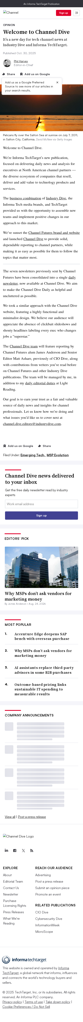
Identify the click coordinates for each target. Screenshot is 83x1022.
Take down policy (58, 1002)
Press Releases (13, 912)
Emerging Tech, (33, 455)
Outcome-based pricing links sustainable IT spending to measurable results (40, 689)
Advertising (43, 875)
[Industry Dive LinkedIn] (6, 850)
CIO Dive (41, 912)
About (7, 875)
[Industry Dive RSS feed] (31, 850)
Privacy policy (12, 1002)
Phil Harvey (21, 61)
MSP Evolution (58, 455)
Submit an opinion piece (52, 888)
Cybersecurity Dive (48, 919)
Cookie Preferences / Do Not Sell (26, 1007)
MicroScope (44, 932)
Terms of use (34, 1002)
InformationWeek (47, 925)
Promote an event (48, 894)
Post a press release (32, 817)
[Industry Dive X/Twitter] (23, 850)
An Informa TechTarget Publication (42, 3)
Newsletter (10, 894)
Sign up (63, 12)
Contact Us (11, 888)
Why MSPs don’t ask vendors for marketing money (38, 596)
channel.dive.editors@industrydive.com (32, 423)
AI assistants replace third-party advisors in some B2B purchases (44, 670)
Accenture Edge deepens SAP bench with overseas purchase (42, 636)
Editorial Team (13, 881)
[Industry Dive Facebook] (14, 850)
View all (10, 817)
